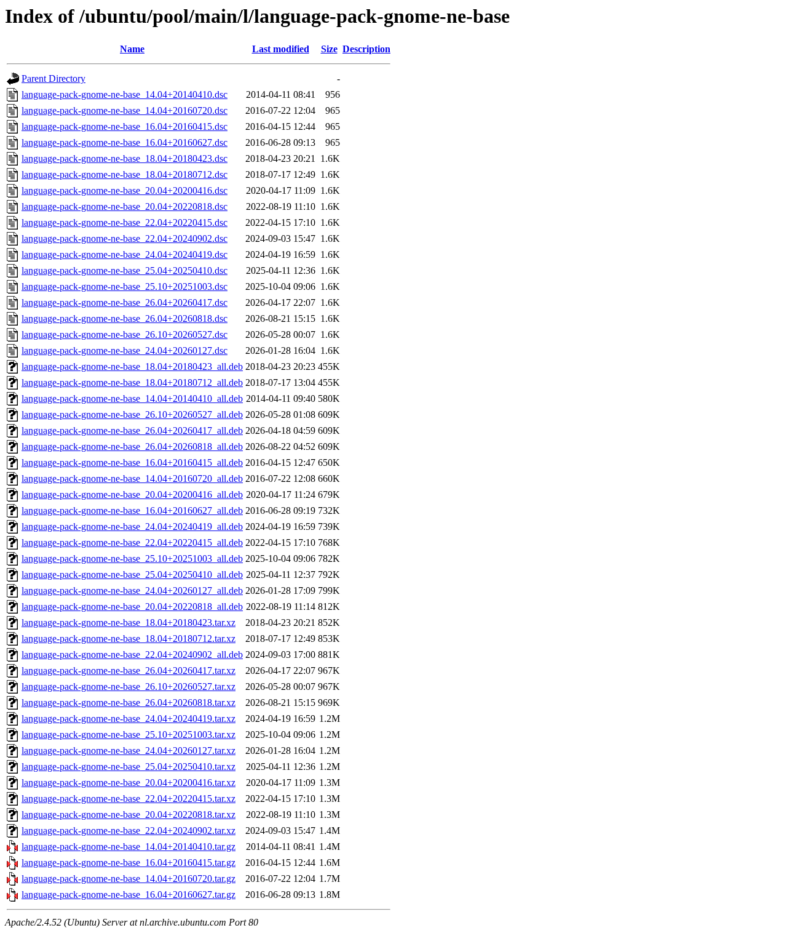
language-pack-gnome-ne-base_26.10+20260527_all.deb (132, 414)
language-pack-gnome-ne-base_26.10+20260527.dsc (124, 334)
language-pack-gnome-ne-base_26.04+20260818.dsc (124, 318)
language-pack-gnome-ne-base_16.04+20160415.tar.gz (128, 862)
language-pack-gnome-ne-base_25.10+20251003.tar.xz (128, 734)
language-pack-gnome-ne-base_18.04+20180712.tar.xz (128, 638)
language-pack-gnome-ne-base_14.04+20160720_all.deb (132, 478)
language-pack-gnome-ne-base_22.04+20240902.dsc (124, 238)
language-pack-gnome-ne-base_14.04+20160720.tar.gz (128, 878)
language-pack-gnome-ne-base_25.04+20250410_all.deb (132, 574)
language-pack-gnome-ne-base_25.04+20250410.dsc (124, 270)
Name (132, 49)
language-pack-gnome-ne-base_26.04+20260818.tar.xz (128, 702)
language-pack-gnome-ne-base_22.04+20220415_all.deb (132, 542)
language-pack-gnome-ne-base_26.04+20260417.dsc (124, 302)
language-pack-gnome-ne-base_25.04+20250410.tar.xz (128, 766)
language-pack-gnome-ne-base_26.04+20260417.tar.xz (128, 670)
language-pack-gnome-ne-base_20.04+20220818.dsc (124, 206)
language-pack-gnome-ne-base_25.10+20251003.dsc (124, 286)
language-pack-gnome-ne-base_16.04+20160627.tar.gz (128, 894)
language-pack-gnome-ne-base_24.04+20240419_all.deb (132, 526)
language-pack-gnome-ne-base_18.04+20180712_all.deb (132, 382)
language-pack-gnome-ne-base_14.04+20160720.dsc (124, 110)
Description (366, 49)
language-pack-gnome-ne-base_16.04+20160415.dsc (124, 126)
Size (329, 49)
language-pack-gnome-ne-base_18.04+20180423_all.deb (132, 366)
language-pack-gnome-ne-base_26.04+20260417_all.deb (132, 430)
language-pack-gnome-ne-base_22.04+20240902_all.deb (132, 654)
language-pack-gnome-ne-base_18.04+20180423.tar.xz (128, 622)
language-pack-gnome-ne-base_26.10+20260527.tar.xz (128, 686)
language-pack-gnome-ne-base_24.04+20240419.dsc (124, 254)
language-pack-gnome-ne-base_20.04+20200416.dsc (124, 190)
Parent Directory (53, 78)
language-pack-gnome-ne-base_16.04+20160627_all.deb (132, 510)
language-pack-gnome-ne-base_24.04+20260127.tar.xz (128, 750)
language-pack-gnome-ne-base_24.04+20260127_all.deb (132, 590)
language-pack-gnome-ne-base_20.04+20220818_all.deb (132, 606)
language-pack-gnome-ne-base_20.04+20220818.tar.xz (128, 814)
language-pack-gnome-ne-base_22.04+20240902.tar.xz (128, 830)
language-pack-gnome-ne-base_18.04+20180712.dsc (124, 174)
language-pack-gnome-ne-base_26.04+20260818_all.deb (132, 446)
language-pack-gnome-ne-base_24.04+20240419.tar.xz (128, 718)
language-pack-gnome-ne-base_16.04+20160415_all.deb (132, 462)
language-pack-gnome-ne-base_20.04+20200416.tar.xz (128, 782)
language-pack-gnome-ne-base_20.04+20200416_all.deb (132, 494)
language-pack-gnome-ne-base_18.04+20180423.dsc (124, 158)
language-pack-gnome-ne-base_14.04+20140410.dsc (124, 94)
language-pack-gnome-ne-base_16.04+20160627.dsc (124, 142)
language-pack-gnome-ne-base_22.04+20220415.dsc (124, 222)
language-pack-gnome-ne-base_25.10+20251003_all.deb (132, 558)
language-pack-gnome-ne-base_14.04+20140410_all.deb (132, 398)
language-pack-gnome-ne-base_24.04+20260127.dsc (124, 350)
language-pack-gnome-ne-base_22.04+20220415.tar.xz (128, 798)
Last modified (280, 49)
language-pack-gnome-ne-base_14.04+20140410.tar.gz (128, 846)
